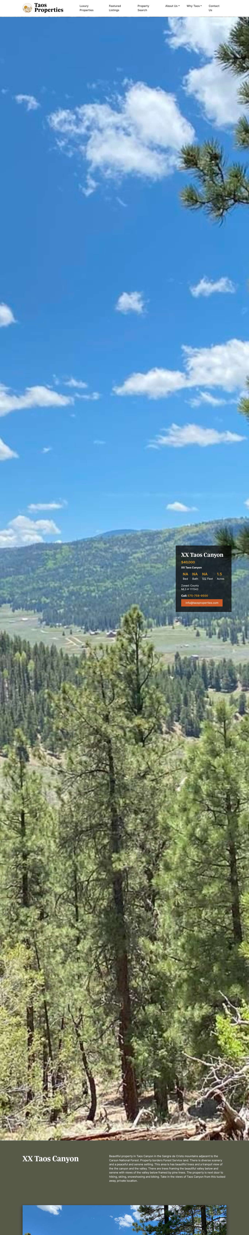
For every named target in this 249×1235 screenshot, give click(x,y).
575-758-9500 (198, 595)
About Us (171, 6)
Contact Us (214, 8)
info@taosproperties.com (202, 602)
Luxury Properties (87, 8)
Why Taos (193, 6)
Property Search (143, 8)
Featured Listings (115, 8)
